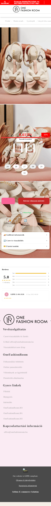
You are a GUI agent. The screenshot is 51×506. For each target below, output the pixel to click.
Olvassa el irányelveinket (26, 480)
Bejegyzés (7, 397)
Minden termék (18, 21)
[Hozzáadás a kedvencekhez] (8, 201)
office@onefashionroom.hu (15, 432)
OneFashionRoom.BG (13, 413)
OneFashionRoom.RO (13, 408)
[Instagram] (12, 448)
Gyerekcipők (31, 21)
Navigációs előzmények (28, 486)
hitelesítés (7, 402)
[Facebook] (5, 448)
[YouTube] (18, 448)
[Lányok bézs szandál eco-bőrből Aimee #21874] (25, 103)
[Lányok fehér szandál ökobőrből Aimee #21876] (30, 148)
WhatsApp (25, 213)
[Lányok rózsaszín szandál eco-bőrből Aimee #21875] (18, 148)
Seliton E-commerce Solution (25, 492)
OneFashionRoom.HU (13, 419)
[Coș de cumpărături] (46, 9)
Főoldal (7, 21)
